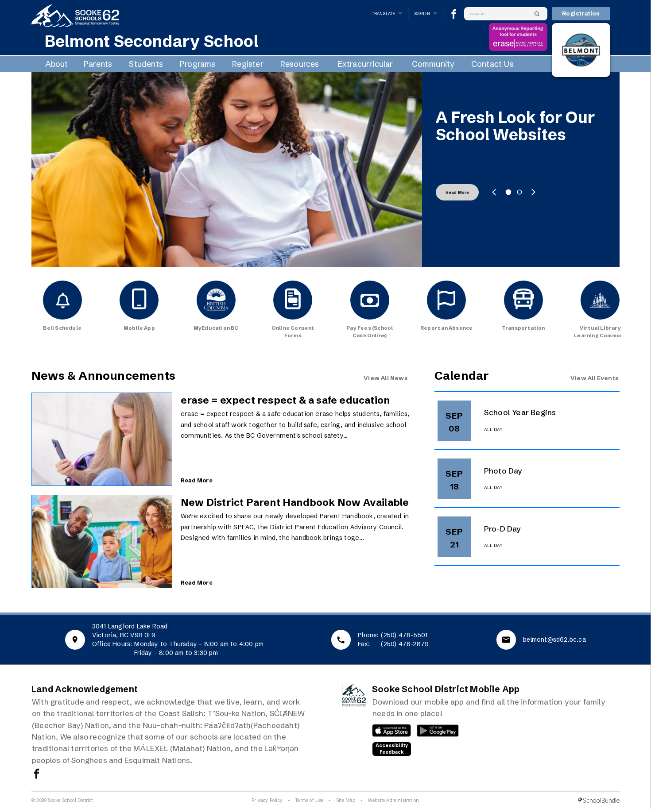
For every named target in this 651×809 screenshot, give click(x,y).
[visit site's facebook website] (36, 774)
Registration (581, 13)
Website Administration (393, 800)
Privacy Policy (267, 800)
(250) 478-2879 (405, 644)
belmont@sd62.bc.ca (554, 639)
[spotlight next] (533, 192)
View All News (386, 377)
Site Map (346, 800)
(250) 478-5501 (404, 635)
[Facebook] (453, 14)
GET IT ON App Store (387, 733)
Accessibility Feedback (392, 749)
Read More (457, 192)
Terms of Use (309, 800)
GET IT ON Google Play (432, 733)
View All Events (594, 377)
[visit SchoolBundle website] (599, 800)
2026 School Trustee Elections (516, 126)
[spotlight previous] (494, 192)
